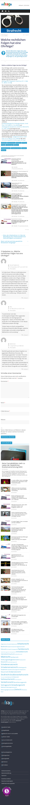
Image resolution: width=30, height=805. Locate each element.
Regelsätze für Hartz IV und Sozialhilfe (9, 733)
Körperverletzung (11, 142)
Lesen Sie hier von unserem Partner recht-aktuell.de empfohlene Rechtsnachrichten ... (12, 156)
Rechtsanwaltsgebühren (6, 752)
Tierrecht (3, 677)
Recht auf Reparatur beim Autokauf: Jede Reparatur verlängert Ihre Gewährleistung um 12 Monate (19, 497)
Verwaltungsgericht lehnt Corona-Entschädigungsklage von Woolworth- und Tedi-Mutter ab (19, 564)
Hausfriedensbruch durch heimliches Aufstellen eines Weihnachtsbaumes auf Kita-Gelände (18, 572)
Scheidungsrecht (22, 667)
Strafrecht (24, 148)
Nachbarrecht (14, 657)
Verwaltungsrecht (18, 685)
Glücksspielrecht (12, 652)
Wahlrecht (3, 687)
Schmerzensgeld (9, 145)
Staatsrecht (22, 669)
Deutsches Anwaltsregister (7, 781)
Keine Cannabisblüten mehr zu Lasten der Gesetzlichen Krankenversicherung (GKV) (13, 465)
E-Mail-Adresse (5, 411)
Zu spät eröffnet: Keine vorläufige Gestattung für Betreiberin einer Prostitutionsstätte (19, 482)
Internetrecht (5, 654)
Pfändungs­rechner (5, 755)
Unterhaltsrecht (8, 677)
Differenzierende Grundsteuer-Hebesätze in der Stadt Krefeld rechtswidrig (19, 489)
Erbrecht (4, 649)
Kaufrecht (12, 654)
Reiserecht (4, 662)
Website (3, 419)
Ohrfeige (24, 142)
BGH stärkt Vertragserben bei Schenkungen (18, 615)
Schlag (3, 145)
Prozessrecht (22, 659)
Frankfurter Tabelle (5, 736)
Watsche (16, 145)
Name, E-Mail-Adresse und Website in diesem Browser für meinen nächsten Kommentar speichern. (13, 431)
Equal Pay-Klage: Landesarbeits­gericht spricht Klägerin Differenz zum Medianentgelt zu (19, 623)
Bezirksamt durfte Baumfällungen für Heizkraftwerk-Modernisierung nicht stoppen (19, 538)
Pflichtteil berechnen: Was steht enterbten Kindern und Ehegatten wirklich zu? (19, 506)
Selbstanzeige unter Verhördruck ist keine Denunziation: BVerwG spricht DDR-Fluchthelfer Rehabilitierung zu (19, 607)
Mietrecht (5, 656)
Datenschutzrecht (12, 646)
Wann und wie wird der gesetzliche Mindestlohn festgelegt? (14, 242)
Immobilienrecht (22, 652)
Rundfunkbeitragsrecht (12, 662)
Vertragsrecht (6, 685)
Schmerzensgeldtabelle (6, 746)
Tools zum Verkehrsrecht (6, 740)
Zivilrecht (3, 150)
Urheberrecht (15, 677)
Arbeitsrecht (23, 643)
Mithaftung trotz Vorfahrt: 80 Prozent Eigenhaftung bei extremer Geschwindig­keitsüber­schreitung (19, 599)
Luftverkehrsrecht (18, 654)
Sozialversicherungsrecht (13, 669)
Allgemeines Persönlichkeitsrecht (9, 644)
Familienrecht (23, 649)
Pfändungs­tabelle (5, 758)
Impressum (3, 775)
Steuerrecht (5, 672)
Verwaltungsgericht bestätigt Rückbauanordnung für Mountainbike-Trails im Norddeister (18, 529)
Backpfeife (4, 142)
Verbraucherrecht (8, 679)
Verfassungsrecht (18, 679)
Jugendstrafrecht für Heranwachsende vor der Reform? (17, 556)
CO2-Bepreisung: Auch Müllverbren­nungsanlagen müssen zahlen (17, 631)
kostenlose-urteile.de (6, 778)
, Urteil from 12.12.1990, (14, 137)
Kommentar (4, 381)
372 (28, 229)
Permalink (13, 269)
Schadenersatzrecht (6, 148)
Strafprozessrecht (15, 672)
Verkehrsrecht (7, 682)
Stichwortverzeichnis (5, 770)
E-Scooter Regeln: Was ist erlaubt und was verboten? (19, 522)
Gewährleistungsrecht (5, 652)
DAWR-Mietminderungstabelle (8, 783)
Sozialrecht (4, 669)
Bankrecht (4, 647)
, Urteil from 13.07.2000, (15, 124)
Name (3, 402)
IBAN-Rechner (4, 761)
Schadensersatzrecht (16, 148)
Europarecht (15, 649)
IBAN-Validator (4, 765)
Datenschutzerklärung (6, 773)
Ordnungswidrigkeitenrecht (10, 660)
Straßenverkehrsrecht (19, 674)
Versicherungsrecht (20, 682)
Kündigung (19, 142)
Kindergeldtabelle (5, 730)
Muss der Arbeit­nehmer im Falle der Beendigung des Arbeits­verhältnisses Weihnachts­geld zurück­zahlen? (14, 236)
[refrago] (2, 11)
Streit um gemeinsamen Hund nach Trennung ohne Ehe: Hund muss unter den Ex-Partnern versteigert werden (19, 514)
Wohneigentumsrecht (11, 687)
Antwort (26, 298)
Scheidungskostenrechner (7, 743)
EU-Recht (9, 649)
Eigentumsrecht (21, 646)
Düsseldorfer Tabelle (5, 727)
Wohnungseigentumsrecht (7, 689)
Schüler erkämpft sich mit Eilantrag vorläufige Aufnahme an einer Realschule (19, 580)
